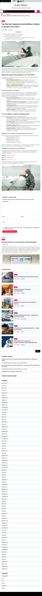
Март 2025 (4, 424)
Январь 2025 (4, 429)
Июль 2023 (4, 472)
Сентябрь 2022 (5, 496)
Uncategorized (5, 575)
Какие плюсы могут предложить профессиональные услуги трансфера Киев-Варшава (25, 341)
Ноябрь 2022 (4, 491)
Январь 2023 (4, 486)
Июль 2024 (4, 443)
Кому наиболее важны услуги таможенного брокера (25, 303)
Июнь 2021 (4, 508)
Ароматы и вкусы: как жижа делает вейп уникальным (19, 242)
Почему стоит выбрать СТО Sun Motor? (13, 35)
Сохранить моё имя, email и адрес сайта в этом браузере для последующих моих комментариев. (21, 228)
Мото (3, 580)
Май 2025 (4, 419)
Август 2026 (4, 383)
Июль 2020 (4, 532)
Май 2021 (4, 511)
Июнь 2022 (4, 503)
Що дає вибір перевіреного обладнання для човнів (18, 1)
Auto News (21, 5)
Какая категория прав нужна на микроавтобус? (26, 276)
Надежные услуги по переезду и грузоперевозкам (22, 290)
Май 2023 (4, 477)
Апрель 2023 (4, 479)
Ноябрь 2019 (4, 544)
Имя (3, 216)
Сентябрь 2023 (5, 467)
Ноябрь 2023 (4, 462)
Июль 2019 (4, 554)
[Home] (1, 11)
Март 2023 (4, 482)
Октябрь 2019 (5, 547)
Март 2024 (4, 453)
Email (22, 216)
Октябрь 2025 (5, 407)
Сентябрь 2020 (5, 527)
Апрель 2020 (4, 537)
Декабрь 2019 (5, 542)
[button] (36, 11)
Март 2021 (4, 515)
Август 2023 (4, 470)
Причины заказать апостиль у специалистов (11, 371)
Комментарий (5, 201)
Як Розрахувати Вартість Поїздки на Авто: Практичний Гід (14, 362)
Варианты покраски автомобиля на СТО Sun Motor (12, 34)
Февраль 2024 (5, 455)
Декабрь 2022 (5, 489)
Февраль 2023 (5, 484)
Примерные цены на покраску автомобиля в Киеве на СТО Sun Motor (20, 37)
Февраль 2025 (5, 426)
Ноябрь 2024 (4, 433)
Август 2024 (4, 441)
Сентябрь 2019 (5, 549)
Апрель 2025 (4, 421)
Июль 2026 (4, 385)
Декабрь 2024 (5, 431)
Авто (3, 578)
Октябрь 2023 (5, 465)
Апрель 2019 (4, 561)
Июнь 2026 (4, 388)
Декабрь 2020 (5, 520)
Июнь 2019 (4, 556)
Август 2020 (4, 530)
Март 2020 (4, 539)
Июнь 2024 (4, 445)
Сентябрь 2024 (5, 438)
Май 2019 (4, 559)
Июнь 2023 (4, 474)
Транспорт (4, 585)
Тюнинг (3, 588)
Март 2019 (4, 564)
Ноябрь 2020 (4, 523)
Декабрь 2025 (5, 402)
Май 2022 (4, 506)
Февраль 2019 (5, 566)
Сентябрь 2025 (5, 409)
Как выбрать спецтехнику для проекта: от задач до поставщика (26, 328)
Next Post (4, 237)
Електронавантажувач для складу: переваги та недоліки (14, 369)
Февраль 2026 (5, 397)
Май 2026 (4, 390)
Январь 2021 (4, 518)
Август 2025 (4, 412)
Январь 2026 (4, 400)
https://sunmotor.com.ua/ (11, 159)
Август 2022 (4, 498)
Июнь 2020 (4, 535)
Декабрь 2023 (5, 460)
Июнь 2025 (4, 416)
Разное (3, 21)
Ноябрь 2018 (4, 568)
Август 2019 (4, 551)
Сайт (3, 222)
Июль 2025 (4, 414)
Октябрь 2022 (5, 494)
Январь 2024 (4, 457)
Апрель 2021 (4, 513)
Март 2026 (4, 395)
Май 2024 (4, 448)
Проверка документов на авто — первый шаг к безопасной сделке (26, 315)
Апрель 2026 (4, 392)
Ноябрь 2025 (4, 404)
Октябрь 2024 (5, 436)
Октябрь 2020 (5, 525)
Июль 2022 (4, 501)
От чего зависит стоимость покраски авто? (11, 36)
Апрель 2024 (4, 450)
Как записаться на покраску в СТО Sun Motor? (13, 39)
